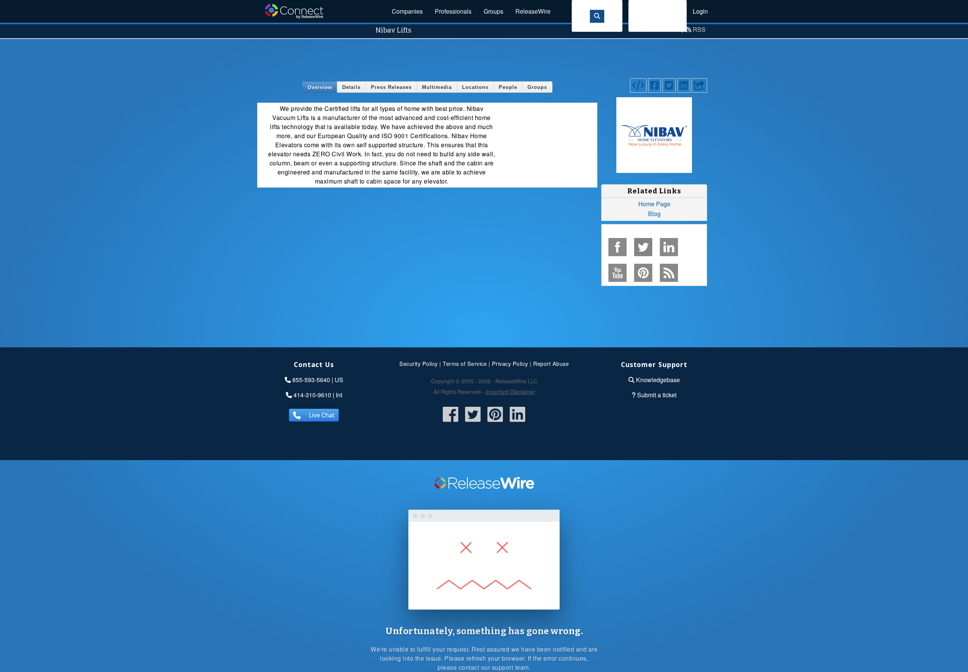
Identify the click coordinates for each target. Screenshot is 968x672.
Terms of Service (465, 363)
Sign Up (658, 15)
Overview (319, 87)
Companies (407, 11)
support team (510, 667)
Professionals (453, 11)
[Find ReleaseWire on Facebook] (450, 422)
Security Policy (418, 363)
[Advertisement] (484, 56)
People (508, 87)
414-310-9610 (312, 394)
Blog (654, 213)
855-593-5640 (311, 379)
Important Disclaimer (510, 391)
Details (351, 87)
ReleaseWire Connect (294, 11)
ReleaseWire (533, 11)
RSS (699, 29)
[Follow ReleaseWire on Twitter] (472, 422)
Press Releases (391, 87)
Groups (493, 11)
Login (700, 11)
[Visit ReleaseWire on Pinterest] (495, 422)
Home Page (654, 203)
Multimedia (437, 87)
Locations (475, 87)
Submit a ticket (656, 394)
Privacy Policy (510, 363)
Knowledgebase (658, 379)
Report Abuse (551, 363)
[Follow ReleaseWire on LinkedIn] (517, 422)
